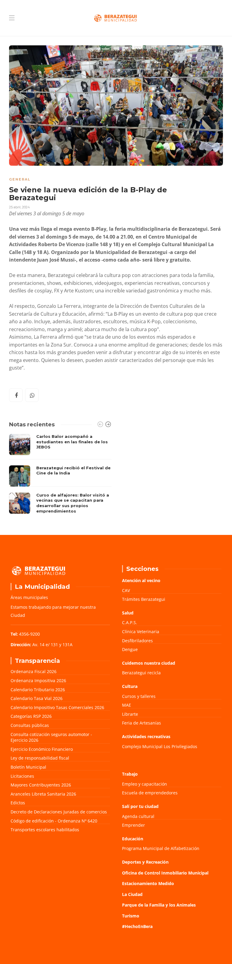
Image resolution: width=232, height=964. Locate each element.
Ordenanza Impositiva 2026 (38, 680)
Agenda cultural (138, 816)
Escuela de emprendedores (150, 793)
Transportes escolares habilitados (45, 829)
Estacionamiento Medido (148, 883)
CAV (126, 590)
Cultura (129, 686)
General (20, 179)
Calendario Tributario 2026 (38, 689)
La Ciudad (132, 894)
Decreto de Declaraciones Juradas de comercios (59, 812)
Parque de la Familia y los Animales (159, 905)
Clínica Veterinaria (140, 631)
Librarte (130, 714)
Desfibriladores (137, 640)
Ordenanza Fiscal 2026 (33, 671)
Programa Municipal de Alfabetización (160, 848)
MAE (126, 705)
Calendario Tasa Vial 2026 (37, 698)
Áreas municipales (29, 597)
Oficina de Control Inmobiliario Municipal (165, 873)
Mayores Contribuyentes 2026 (41, 785)
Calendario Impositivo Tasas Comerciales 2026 (57, 707)
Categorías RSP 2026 (31, 716)
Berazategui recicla (141, 673)
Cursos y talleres (139, 696)
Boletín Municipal (28, 767)
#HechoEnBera (137, 926)
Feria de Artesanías (141, 723)
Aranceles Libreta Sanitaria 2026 (43, 794)
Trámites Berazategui (143, 599)
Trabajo (130, 774)
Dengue (130, 649)
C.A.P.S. (129, 622)
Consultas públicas (30, 725)
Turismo (130, 916)
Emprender (133, 825)
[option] (60, 475)
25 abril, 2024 (19, 207)
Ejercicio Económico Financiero (42, 749)
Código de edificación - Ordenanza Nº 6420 (54, 821)
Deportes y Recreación (145, 862)
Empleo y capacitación (144, 784)
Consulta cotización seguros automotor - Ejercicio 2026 (51, 737)
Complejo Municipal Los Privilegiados (159, 746)
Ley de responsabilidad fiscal (40, 758)
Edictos (18, 803)
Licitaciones (22, 776)
